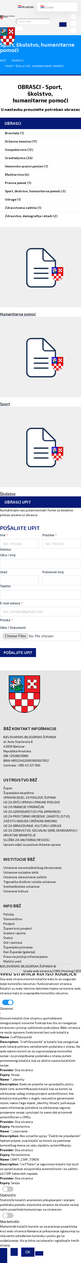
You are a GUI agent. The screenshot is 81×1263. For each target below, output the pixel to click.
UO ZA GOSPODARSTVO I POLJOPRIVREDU (32, 811)
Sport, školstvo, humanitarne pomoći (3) (35, 191)
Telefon (5, 586)
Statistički (8, 1195)
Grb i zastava (12, 942)
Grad (3, 572)
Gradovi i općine (14, 933)
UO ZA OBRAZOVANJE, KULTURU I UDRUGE (32, 826)
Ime (4, 535)
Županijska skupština (18, 793)
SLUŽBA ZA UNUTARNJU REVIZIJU (26, 840)
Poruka (6, 620)
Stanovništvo (12, 919)
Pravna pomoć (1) (18, 183)
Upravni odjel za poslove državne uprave (32, 844)
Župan (7, 788)
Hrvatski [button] (28, 7)
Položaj (8, 914)
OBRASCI (18, 60)
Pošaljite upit (18, 652)
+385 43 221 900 (28, 765)
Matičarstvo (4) (17, 174)
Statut (8, 938)
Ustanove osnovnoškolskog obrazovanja (32, 867)
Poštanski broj (52, 572)
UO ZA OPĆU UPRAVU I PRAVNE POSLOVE (31, 802)
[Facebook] (73, 16)
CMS (57, 971)
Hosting (67, 971)
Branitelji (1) (14, 133)
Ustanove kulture (15, 891)
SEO (78, 971)
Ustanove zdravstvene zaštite (25, 877)
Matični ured (12, 961)
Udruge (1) (13, 199)
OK (27, 1252)
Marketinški (9, 1221)
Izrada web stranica (37, 971)
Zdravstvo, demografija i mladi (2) (31, 216)
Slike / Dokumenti (13, 627)
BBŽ (3, 60)
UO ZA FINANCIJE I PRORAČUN (23, 807)
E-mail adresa (11, 603)
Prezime (49, 535)
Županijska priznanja (18, 947)
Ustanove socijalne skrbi (20, 872)
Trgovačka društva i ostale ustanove (29, 882)
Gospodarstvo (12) (19, 149)
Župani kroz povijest (17, 928)
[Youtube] (73, 31)
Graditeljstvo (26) (18, 158)
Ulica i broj (7, 555)
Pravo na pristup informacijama (25, 956)
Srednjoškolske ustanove (21, 886)
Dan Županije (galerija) (19, 952)
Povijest (9, 924)
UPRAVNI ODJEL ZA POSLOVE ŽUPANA (29, 797)
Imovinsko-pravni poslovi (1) (26, 166)
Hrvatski (49, 7)
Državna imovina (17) (21, 141)
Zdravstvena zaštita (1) (23, 208)
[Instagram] (73, 24)
